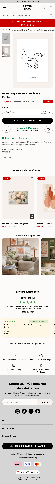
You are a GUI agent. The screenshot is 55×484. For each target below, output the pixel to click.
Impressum (39, 454)
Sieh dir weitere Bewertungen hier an (27, 343)
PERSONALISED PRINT (31, 101)
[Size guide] (6, 129)
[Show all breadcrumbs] (5, 30)
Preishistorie (7, 157)
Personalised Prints (19, 30)
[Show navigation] (4, 7)
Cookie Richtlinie (24, 454)
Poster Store (33, 478)
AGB (13, 454)
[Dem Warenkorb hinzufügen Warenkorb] (32, 216)
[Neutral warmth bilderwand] (20, 256)
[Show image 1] (6, 38)
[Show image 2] (6, 51)
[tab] (45, 7)
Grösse (5, 107)
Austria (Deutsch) (28, 472)
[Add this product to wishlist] (48, 129)
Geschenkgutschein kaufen (29, 446)
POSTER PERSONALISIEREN (27, 121)
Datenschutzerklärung (27, 457)
